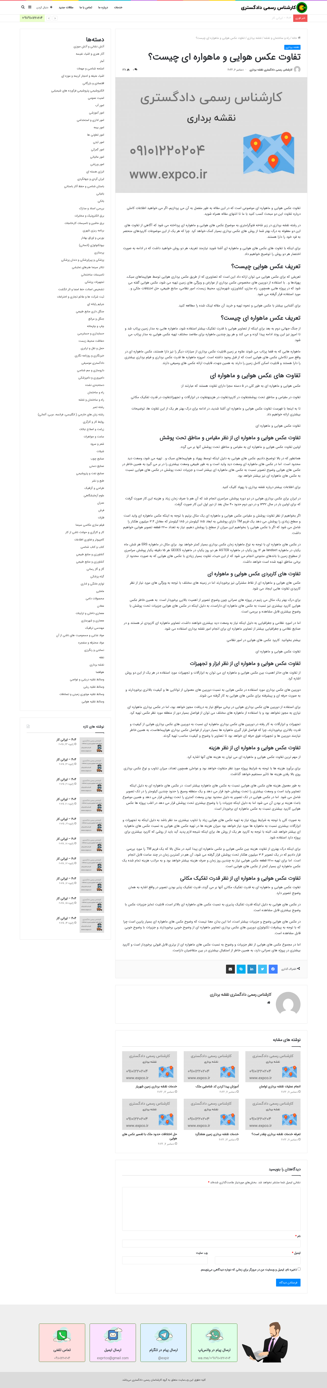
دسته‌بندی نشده (94, 385)
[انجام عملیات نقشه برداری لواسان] (272, 1066)
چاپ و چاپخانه (95, 326)
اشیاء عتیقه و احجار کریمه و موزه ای (82, 76)
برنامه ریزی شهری (93, 230)
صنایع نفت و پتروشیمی (90, 473)
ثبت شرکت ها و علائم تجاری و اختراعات (80, 296)
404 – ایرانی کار (281, 18)
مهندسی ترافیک (94, 628)
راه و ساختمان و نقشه (277, 38)
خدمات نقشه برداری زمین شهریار (156, 1086)
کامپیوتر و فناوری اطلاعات (89, 539)
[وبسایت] (268, 1002)
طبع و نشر (98, 480)
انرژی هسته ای (95, 171)
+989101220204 (32, 18)
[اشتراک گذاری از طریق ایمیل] (230, 969)
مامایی (100, 591)
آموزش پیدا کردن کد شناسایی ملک (217, 1086)
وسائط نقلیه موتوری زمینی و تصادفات (81, 694)
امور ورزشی (97, 164)
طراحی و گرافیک (94, 488)
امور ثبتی (98, 142)
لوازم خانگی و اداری (92, 583)
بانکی (101, 201)
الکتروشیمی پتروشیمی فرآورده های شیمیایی (77, 90)
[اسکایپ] (241, 969)
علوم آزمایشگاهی (94, 495)
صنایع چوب (97, 458)
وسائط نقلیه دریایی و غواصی (87, 679)
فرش (101, 510)
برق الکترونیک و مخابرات (89, 215)
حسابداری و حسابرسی (90, 333)
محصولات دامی (95, 598)
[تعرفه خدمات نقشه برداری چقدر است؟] (272, 1114)
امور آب (99, 105)
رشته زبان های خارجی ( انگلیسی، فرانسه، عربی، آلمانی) (71, 414)
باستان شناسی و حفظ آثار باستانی (84, 186)
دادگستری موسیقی (92, 363)
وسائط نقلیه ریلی (93, 687)
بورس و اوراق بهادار (92, 238)
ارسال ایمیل (112, 1350)
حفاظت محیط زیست (91, 341)
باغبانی (100, 193)
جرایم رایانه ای (95, 304)
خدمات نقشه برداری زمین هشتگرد (217, 1134)
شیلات (100, 451)
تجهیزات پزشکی (94, 282)
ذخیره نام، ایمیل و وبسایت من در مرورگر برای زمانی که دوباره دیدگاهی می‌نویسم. (248, 1269)
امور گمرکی (97, 149)
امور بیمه (99, 127)
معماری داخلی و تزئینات (90, 613)
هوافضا (100, 672)
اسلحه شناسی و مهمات (90, 68)
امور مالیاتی (97, 157)
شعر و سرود (97, 444)
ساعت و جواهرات (94, 436)
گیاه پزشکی (97, 576)
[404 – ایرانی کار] (92, 745)
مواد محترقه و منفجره (91, 642)
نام (298, 1236)
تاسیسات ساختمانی (92, 274)
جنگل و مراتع (96, 318)
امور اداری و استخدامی (90, 120)
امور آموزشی (96, 112)
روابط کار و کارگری (93, 422)
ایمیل (296, 1253)
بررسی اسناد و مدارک (91, 208)
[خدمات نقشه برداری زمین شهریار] (149, 1066)
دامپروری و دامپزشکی (91, 377)
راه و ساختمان (96, 392)
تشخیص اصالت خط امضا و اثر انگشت (81, 289)
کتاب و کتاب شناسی (92, 547)
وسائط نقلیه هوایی (93, 701)
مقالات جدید (66, 7)
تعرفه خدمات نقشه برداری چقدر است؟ (276, 1134)
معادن (100, 606)
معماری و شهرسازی (92, 620)
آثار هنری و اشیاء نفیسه (90, 54)
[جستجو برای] (23, 7)
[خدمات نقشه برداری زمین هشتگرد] (211, 1114)
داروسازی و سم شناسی (90, 370)
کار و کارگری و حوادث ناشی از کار (84, 532)
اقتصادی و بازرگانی (93, 83)
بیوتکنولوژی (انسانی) (91, 245)
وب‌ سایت (202, 1253)
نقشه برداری (254, 38)
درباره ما (103, 7)
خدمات (118, 7)
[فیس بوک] (273, 969)
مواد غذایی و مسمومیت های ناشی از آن (80, 635)
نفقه (101, 657)
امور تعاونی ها (95, 134)
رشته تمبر (98, 407)
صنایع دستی (96, 466)
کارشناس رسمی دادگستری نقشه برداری (271, 70)
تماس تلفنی (62, 1350)
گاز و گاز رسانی (95, 569)
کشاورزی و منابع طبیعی (90, 554)
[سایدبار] (29, 7)
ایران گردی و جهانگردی (90, 179)
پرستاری (99, 252)
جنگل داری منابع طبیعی (90, 311)
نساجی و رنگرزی (94, 650)
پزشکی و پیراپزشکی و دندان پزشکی (82, 260)
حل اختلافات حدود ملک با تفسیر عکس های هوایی (149, 1136)
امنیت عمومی (96, 98)
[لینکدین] (251, 969)
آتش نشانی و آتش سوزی (89, 46)
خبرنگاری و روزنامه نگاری (89, 355)
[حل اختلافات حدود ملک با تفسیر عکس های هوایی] (149, 1114)
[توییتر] (262, 969)
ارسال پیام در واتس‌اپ (214, 1350)
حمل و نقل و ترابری (92, 348)
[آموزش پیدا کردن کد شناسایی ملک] (211, 1066)
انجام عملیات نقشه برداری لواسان (280, 1086)
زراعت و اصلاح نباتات (91, 429)
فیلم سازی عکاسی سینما (90, 525)
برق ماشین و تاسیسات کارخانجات (84, 223)
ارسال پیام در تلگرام (163, 1350)
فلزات (101, 517)
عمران (100, 503)
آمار (102, 61)
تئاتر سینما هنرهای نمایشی (88, 267)
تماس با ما (86, 7)
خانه (295, 38)
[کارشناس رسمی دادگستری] (274, 7)
